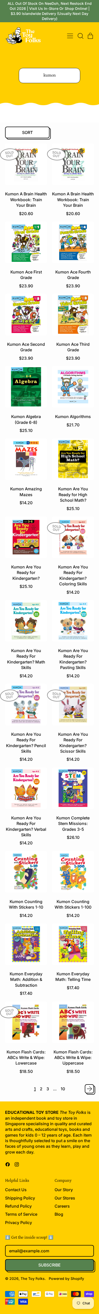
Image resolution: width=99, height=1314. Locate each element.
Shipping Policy (20, 1198)
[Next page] (89, 1088)
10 (63, 1088)
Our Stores (65, 1198)
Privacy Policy (18, 1222)
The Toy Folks (33, 1278)
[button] (80, 35)
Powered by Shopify (66, 1278)
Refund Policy (18, 1206)
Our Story (64, 1189)
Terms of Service (21, 1214)
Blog (59, 1214)
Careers (62, 1206)
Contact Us (16, 1189)
